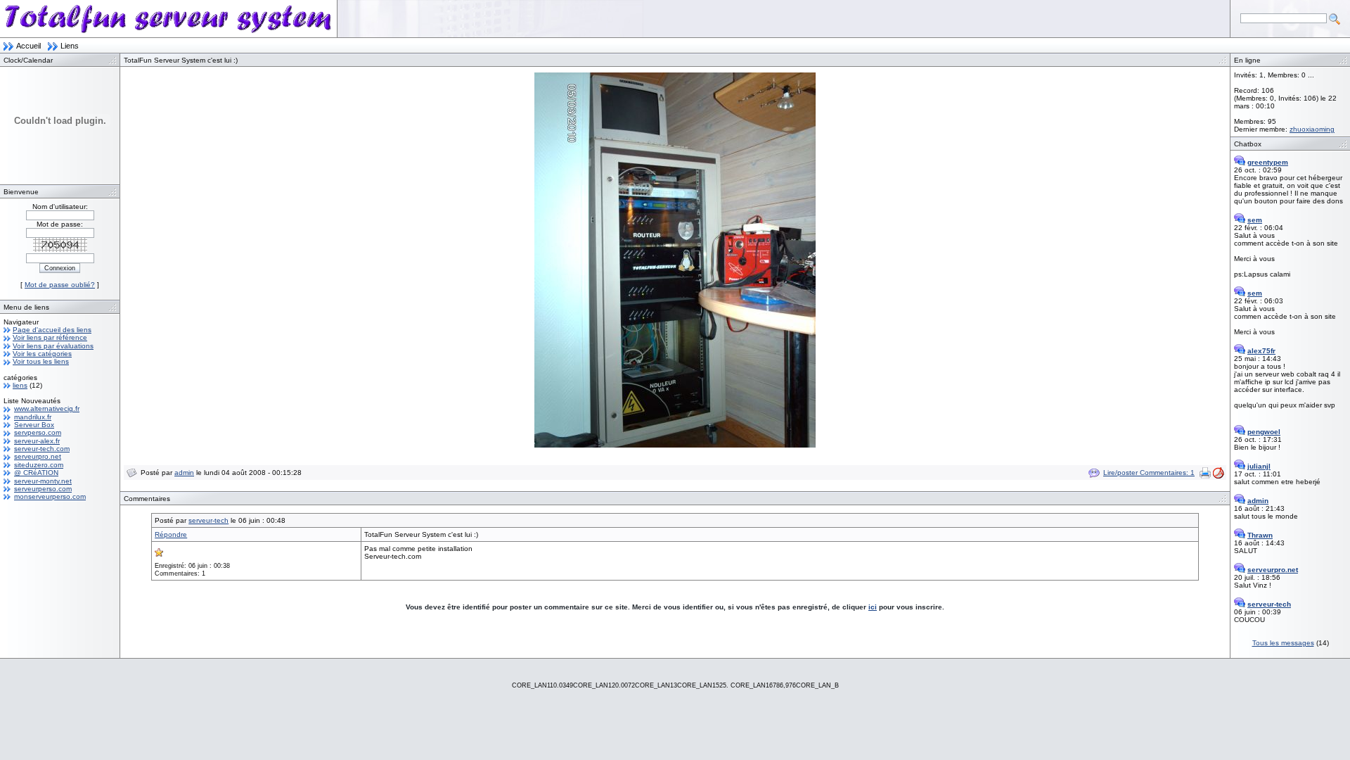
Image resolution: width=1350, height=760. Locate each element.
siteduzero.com (38, 465)
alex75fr (1261, 351)
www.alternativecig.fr (46, 408)
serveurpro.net (37, 456)
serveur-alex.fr (37, 441)
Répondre (171, 534)
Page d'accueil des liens (52, 330)
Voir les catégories (42, 353)
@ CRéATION (36, 472)
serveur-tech (208, 520)
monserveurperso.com (50, 496)
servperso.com (37, 432)
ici (872, 607)
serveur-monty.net (43, 481)
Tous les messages (1283, 643)
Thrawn (1260, 535)
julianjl (1259, 466)
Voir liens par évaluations (53, 346)
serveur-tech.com (42, 448)
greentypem (1267, 162)
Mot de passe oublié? (60, 285)
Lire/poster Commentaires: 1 (1149, 472)
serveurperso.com (43, 489)
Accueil (28, 46)
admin (184, 472)
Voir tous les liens (41, 361)
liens (20, 385)
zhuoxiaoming (1312, 129)
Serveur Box (34, 425)
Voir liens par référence (50, 337)
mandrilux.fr (32, 417)
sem (1254, 220)
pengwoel (1263, 432)
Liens (69, 46)
